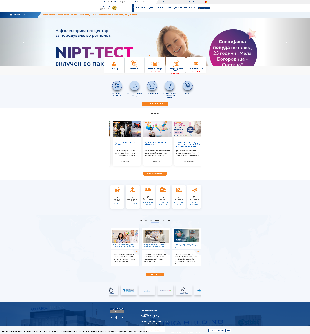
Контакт (187, 8)
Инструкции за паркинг (178, 203)
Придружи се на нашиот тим (163, 203)
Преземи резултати (204, 8)
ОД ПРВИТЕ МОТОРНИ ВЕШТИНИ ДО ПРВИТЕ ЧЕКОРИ (131, 143)
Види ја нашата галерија (148, 203)
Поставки (220, 330)
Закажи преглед (117, 204)
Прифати (212, 330)
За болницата (159, 8)
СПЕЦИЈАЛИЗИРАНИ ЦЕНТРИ (154, 104)
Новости (169, 8)
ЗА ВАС (193, 8)
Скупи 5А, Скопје (142, 2)
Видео (175, 8)
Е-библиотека (168, 2)
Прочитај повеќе (132, 161)
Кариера (180, 8)
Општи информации (194, 203)
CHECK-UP (187, 94)
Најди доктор (132, 204)
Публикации (178, 2)
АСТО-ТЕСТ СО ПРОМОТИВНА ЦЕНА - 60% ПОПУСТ (192, 143)
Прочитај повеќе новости (154, 173)
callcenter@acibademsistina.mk (124, 2)
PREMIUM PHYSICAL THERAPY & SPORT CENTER (169, 96)
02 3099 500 (109, 2)
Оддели (151, 8)
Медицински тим (140, 8)
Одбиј (228, 330)
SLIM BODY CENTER (152, 94)
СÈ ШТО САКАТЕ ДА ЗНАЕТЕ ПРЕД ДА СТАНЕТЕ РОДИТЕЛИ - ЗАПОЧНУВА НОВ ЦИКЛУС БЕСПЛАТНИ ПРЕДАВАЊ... (162, 144)
